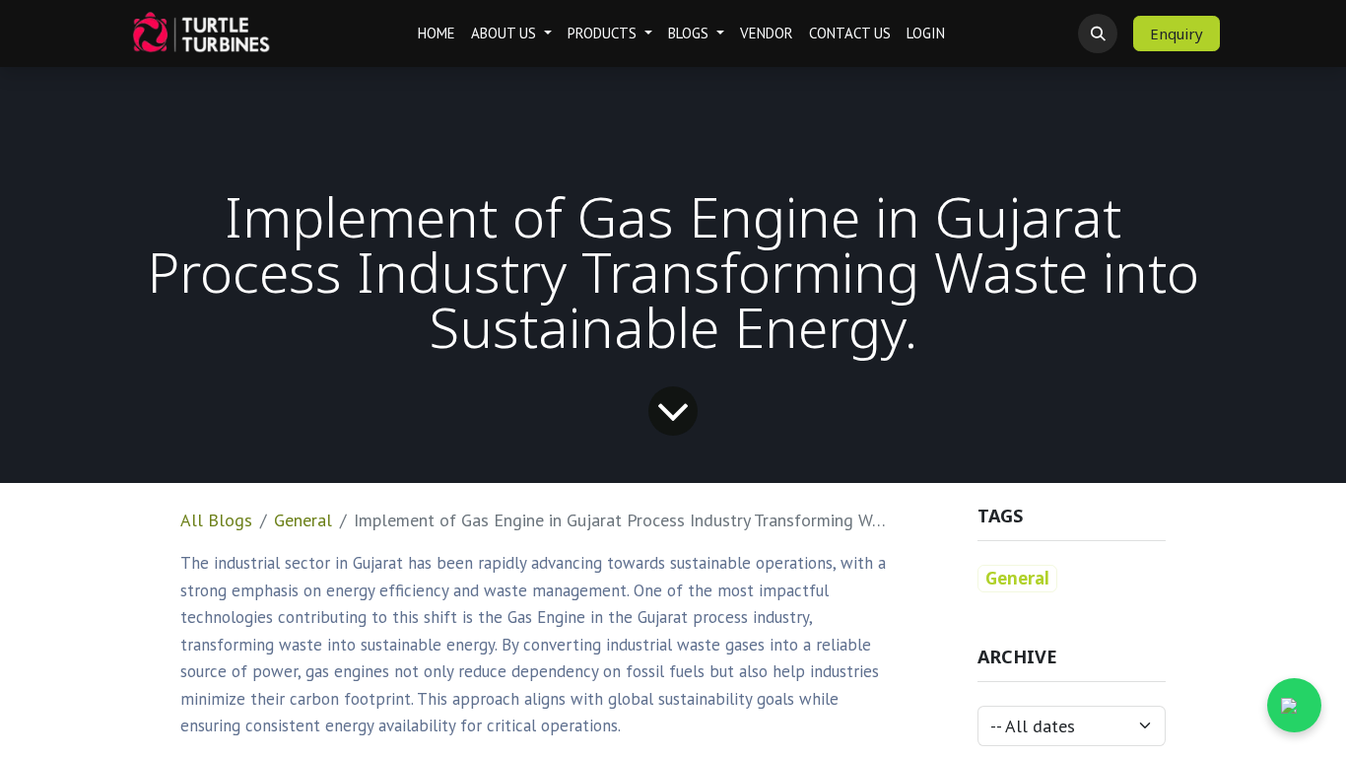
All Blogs (216, 520)
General (303, 520)
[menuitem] (436, 34)
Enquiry (1176, 33)
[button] (1097, 33)
